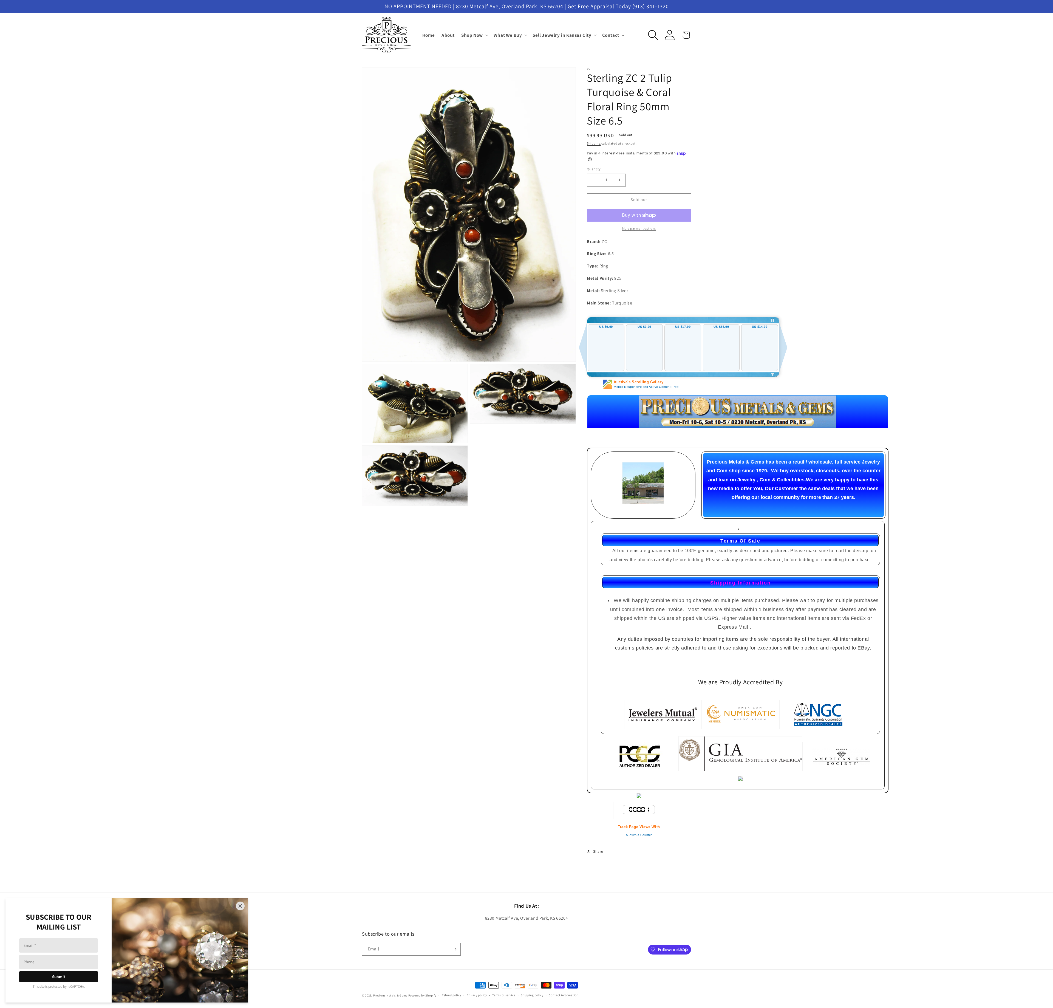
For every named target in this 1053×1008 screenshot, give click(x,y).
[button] (474, 35)
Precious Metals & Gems (390, 995)
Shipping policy (532, 995)
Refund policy (451, 995)
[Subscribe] (454, 949)
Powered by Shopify (422, 995)
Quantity (594, 169)
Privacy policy (477, 995)
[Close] (240, 906)
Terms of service (503, 995)
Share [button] (598, 851)
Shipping (594, 143)
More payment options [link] (639, 228)
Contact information (563, 995)
